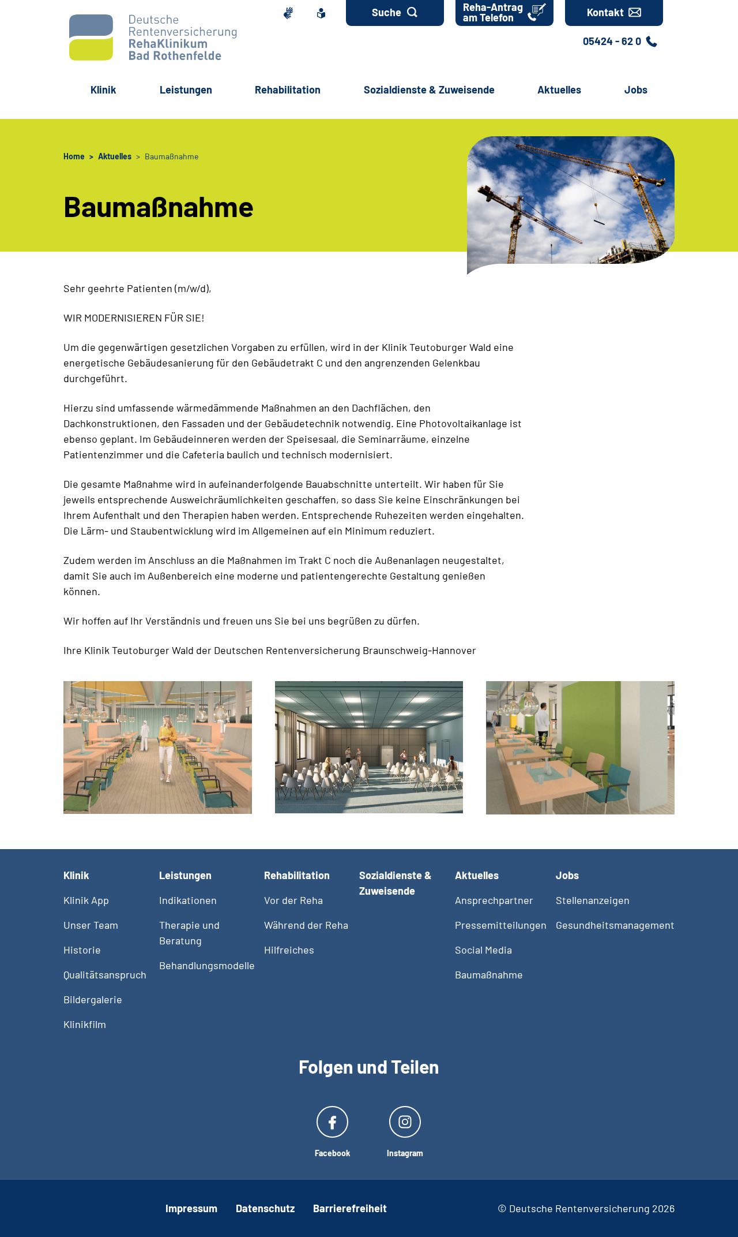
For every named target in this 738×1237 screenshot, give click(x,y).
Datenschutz (265, 1208)
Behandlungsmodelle (207, 965)
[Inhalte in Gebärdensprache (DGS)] (290, 13)
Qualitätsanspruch (104, 974)
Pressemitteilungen (501, 924)
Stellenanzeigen (593, 900)
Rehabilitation (288, 89)
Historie (82, 949)
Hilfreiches (289, 949)
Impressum (191, 1208)
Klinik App (86, 900)
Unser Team (90, 924)
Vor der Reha (293, 900)
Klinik (103, 89)
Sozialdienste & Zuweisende (429, 89)
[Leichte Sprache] (323, 13)
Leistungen (186, 89)
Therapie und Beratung (189, 932)
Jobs (635, 89)
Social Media (483, 949)
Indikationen (188, 900)
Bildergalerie (92, 999)
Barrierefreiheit (350, 1208)
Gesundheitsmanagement (615, 924)
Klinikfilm (84, 1024)
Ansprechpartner (494, 900)
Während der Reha (306, 924)
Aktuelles (559, 89)
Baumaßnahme (489, 974)
